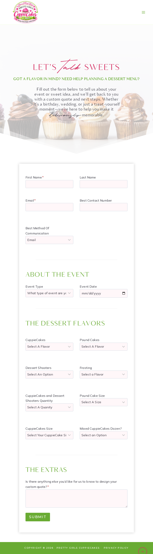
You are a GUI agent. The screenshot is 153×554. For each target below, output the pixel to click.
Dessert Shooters (38, 368)
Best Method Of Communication (37, 230)
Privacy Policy (116, 547)
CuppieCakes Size (39, 428)
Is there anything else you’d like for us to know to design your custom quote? (71, 484)
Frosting (86, 368)
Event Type (34, 286)
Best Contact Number (96, 200)
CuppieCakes (35, 340)
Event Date (88, 286)
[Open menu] (143, 12)
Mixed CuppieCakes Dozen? (101, 428)
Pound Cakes (89, 340)
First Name (35, 177)
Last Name (88, 177)
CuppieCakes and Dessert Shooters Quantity (45, 398)
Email (31, 200)
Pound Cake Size (92, 396)
